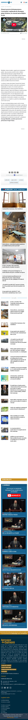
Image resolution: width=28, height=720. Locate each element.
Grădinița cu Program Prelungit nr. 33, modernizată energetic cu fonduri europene (18, 369)
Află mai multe (10, 717)
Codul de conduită (6, 665)
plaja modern (14, 180)
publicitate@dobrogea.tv (19, 684)
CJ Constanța (4, 709)
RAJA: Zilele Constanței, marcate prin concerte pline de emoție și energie (18, 401)
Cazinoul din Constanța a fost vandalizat (12, 208)
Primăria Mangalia (5, 708)
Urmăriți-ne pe (14, 175)
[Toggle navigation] (21, 2)
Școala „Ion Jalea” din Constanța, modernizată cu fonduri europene (17, 303)
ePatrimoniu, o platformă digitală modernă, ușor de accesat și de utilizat (16, 377)
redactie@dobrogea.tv (8, 684)
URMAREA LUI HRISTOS (10, 607)
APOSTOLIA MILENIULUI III (11, 570)
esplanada (7, 180)
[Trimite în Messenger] (15, 172)
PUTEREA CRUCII (8, 588)
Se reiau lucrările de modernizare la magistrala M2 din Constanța (18, 430)
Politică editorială (6, 667)
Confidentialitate (5, 700)
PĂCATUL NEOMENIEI (9, 625)
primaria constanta (14, 182)
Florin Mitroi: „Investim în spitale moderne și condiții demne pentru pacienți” (17, 311)
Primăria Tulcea (4, 706)
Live (26, 3)
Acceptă (16, 717)
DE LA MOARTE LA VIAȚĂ (10, 533)
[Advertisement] (14, 54)
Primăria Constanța (5, 705)
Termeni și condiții (5, 702)
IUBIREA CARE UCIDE (9, 551)
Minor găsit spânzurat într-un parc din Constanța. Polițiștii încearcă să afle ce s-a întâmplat (18, 350)
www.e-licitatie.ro (14, 673)
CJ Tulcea (3, 711)
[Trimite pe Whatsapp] (17, 172)
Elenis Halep (24, 33)
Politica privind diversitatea (9, 669)
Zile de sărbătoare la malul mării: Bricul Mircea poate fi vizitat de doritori (17, 417)
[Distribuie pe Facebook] (9, 172)
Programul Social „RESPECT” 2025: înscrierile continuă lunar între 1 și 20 (18, 333)
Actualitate (8, 6)
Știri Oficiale (4, 712)
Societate (4, 671)
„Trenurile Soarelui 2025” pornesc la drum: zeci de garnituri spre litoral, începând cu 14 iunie (13, 286)
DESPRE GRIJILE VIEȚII (10, 514)
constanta (21, 180)
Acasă (2, 6)
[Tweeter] (12, 172)
